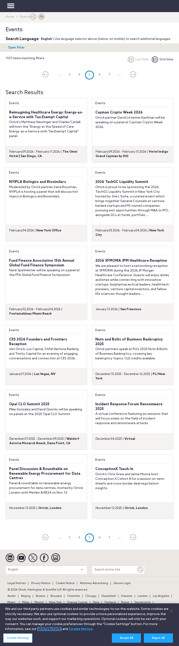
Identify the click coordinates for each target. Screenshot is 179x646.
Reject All (158, 638)
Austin (11, 596)
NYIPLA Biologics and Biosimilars (37, 182)
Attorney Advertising (94, 583)
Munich (39, 602)
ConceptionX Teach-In (114, 469)
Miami (11, 602)
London (143, 596)
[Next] (133, 74)
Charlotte (73, 596)
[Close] (171, 611)
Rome (125, 602)
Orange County (77, 602)
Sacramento (142, 602)
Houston (126, 596)
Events (14, 103)
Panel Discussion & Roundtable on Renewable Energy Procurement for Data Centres (44, 473)
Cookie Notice (65, 583)
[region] (89, 624)
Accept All (126, 638)
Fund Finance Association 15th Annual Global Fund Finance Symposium (41, 263)
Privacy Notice (40, 583)
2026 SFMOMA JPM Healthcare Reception (131, 261)
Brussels (56, 596)
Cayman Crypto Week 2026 (119, 112)
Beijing (26, 596)
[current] (45, 74)
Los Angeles (161, 596)
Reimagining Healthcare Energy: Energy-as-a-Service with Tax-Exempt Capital (46, 114)
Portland (110, 602)
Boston (40, 596)
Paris (96, 602)
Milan (25, 602)
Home (10, 17)
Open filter (16, 47)
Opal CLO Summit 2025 (29, 404)
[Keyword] (140, 569)
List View (142, 59)
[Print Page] (41, 18)
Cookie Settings (18, 638)
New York (55, 602)
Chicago (90, 596)
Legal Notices (16, 583)
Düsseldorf (109, 596)
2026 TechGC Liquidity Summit (121, 182)
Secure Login (122, 583)
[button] (33, 18)
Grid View (166, 59)
